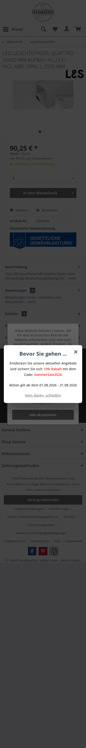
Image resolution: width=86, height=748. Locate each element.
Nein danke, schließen (43, 395)
